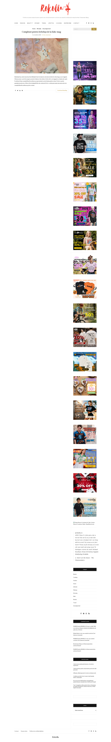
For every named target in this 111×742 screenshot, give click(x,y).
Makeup (75, 590)
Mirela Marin (76, 633)
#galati (95, 552)
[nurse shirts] (85, 385)
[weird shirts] (85, 216)
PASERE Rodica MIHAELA (79, 626)
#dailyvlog (78, 554)
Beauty (75, 574)
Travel (74, 602)
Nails (74, 596)
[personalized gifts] (85, 482)
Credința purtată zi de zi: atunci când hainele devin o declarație (83, 677)
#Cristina (89, 552)
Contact (16, 731)
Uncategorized (46, 28)
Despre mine (24, 731)
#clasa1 (95, 549)
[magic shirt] (85, 70)
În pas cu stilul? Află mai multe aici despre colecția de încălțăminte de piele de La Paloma (84, 628)
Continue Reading (62, 90)
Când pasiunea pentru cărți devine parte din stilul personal (84, 669)
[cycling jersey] (85, 313)
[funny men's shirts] (85, 143)
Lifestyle (75, 586)
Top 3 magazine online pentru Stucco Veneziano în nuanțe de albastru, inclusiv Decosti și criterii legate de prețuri (84, 686)
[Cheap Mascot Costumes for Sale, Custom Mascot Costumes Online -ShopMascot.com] (85, 523)
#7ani (84, 552)
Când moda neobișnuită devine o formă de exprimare (83, 664)
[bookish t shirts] (85, 240)
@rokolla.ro (78, 533)
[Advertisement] (85, 45)
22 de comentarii (46, 35)
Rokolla (55, 737)
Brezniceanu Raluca (77, 644)
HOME (16, 23)
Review (75, 599)
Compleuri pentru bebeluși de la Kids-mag (41, 31)
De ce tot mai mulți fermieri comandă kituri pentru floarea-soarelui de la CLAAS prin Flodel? (84, 681)
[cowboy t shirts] (85, 337)
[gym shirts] (85, 410)
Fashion (75, 580)
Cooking (75, 577)
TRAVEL (44, 23)
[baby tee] (85, 264)
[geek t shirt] (85, 94)
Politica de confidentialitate (36, 731)
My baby (39, 28)
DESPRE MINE (67, 23)
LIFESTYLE (51, 23)
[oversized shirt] (85, 167)
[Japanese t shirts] (85, 458)
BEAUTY (29, 23)
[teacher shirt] (85, 191)
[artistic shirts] (85, 119)
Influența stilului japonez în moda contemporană (84, 673)
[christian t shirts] (85, 507)
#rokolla (85, 554)
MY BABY (37, 23)
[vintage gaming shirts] (85, 434)
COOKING (59, 23)
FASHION (22, 23)
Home (34, 28)
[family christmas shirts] (85, 288)
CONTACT (76, 23)
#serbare (78, 552)
